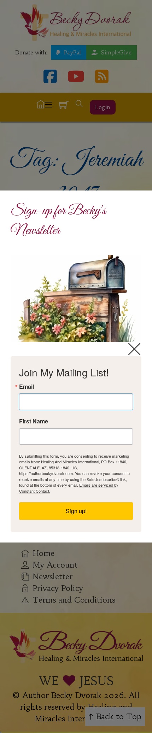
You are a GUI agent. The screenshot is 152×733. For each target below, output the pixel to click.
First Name (33, 421)
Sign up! (76, 511)
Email (26, 386)
